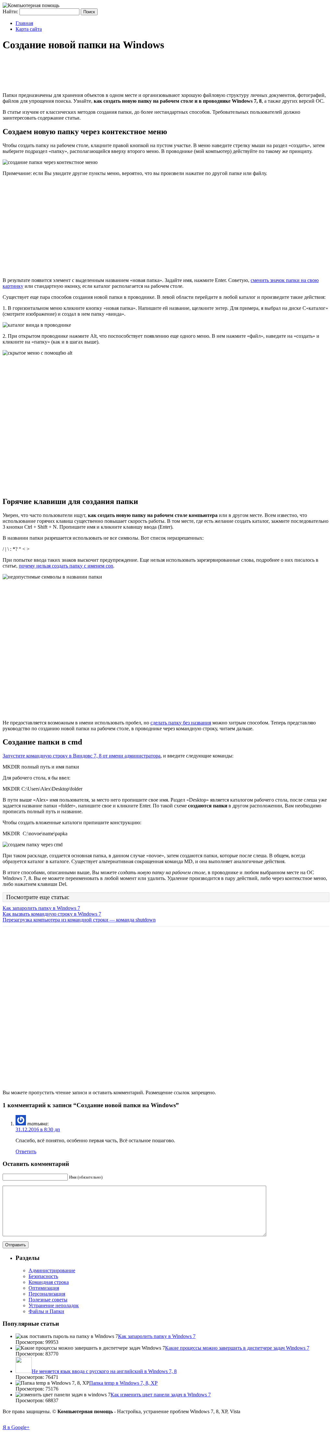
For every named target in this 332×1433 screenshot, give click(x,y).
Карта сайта (29, 29)
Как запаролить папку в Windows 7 (41, 908)
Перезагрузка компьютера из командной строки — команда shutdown (79, 919)
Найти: (10, 11)
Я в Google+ (16, 1427)
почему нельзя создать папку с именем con (66, 566)
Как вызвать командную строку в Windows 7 (52, 914)
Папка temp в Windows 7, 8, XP (123, 1383)
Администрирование (52, 1270)
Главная (24, 23)
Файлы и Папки (46, 1311)
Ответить (26, 1151)
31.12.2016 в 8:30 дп (38, 1129)
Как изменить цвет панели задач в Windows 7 (161, 1394)
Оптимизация (44, 1288)
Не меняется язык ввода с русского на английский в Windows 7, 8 (104, 1371)
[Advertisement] (121, 72)
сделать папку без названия (180, 722)
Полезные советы (48, 1299)
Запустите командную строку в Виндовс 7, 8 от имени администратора (81, 755)
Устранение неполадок (54, 1305)
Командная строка (49, 1282)
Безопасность (43, 1276)
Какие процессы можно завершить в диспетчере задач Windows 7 (237, 1348)
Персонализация (47, 1294)
